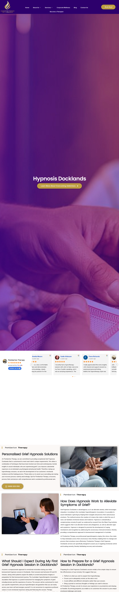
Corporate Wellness (63, 7)
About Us (36, 7)
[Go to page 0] (72, 376)
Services (48, 7)
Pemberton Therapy (16, 360)
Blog (75, 7)
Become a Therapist (56, 11)
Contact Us (84, 7)
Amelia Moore (44, 356)
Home (27, 7)
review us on (13, 368)
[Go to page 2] (75, 376)
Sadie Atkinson (73, 356)
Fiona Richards (101, 356)
